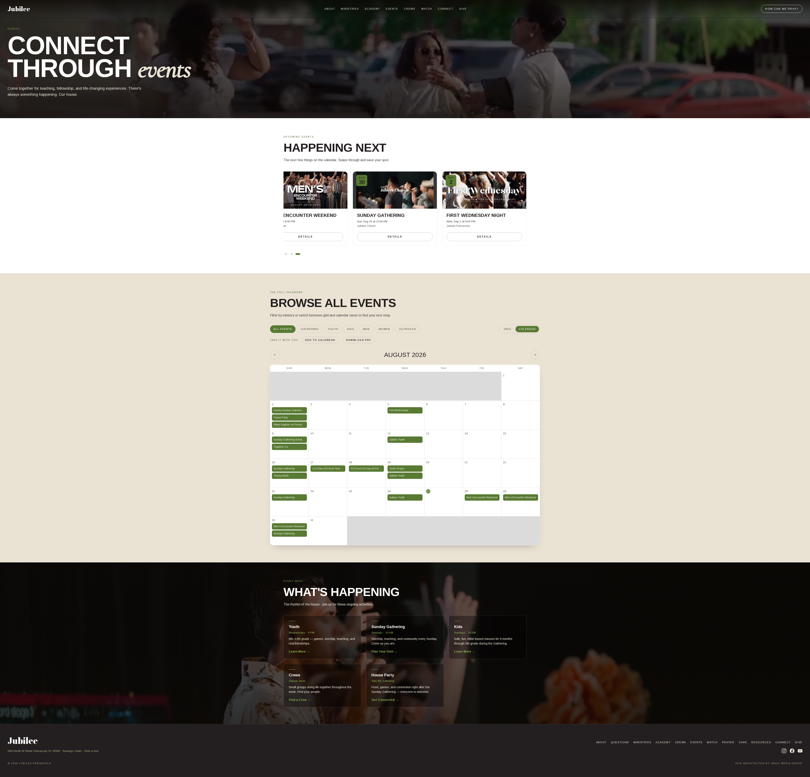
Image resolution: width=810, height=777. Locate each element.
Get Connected (384, 699)
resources (761, 742)
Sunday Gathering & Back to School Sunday (290, 439)
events (392, 8)
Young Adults (281, 475)
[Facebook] (792, 751)
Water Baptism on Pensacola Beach (290, 424)
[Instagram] (784, 751)
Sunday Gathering (284, 468)
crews (409, 8)
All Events (283, 329)
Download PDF (358, 340)
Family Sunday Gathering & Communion (290, 410)
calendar (527, 329)
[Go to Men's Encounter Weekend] (286, 254)
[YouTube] (800, 751)
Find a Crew (299, 699)
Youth (333, 329)
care (743, 742)
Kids (350, 329)
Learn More (299, 651)
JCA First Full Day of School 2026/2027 (367, 468)
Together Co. (281, 446)
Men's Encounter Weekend (481, 497)
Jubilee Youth (397, 439)
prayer (728, 742)
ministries (350, 8)
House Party (281, 417)
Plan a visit (91, 751)
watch (426, 8)
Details (305, 236)
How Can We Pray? (781, 8)
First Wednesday (398, 410)
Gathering (310, 329)
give (463, 8)
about (329, 8)
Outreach (407, 329)
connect (445, 8)
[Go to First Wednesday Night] (297, 254)
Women (384, 329)
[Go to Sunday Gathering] (291, 254)
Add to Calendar (320, 340)
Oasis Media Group (786, 763)
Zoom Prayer (396, 468)
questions (620, 742)
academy (372, 8)
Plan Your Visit (384, 651)
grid (508, 329)
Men (366, 329)
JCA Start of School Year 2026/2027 (329, 468)
